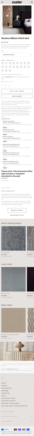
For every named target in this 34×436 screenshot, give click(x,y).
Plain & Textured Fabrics (11, 223)
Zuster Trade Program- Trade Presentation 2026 (14, 406)
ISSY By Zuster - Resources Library (10, 403)
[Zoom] (5, 31)
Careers (3, 396)
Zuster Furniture (8, 432)
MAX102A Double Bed (8, 54)
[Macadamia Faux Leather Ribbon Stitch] (13, 320)
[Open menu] (3, 2)
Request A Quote (8, 81)
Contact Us (4, 385)
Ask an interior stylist (17, 215)
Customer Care (5, 393)
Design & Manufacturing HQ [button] (9, 416)
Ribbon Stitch (6, 305)
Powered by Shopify (26, 433)
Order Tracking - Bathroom (8, 401)
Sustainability (4, 390)
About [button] (3, 378)
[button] (17, 96)
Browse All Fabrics (17, 210)
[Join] (31, 368)
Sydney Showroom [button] (6, 421)
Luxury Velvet (6, 264)
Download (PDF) (4, 180)
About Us (3, 383)
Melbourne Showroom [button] (7, 411)
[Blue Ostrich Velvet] (13, 279)
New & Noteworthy (6, 388)
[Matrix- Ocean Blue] (13, 238)
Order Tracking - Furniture (8, 398)
